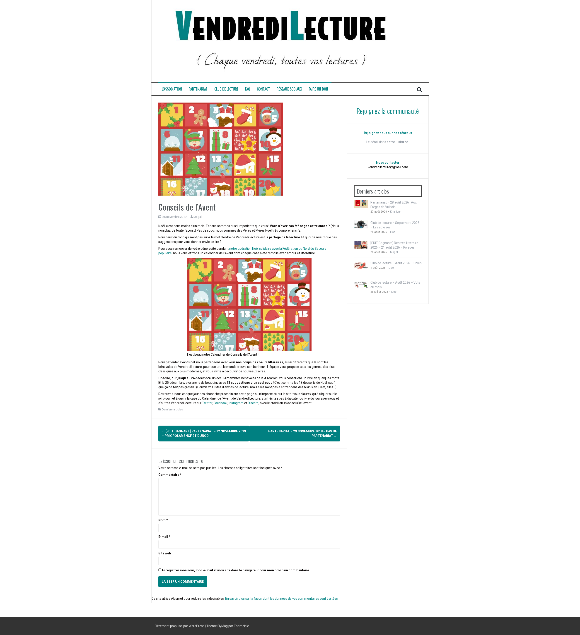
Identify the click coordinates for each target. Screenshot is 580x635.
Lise (392, 232)
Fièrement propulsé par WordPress (180, 626)
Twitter (207, 403)
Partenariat (198, 89)
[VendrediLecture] (280, 41)
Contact (263, 89)
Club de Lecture (226, 89)
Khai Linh (395, 211)
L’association (172, 89)
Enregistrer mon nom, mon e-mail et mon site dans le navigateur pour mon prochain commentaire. (236, 570)
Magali (197, 216)
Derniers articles (172, 409)
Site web (164, 553)
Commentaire (169, 475)
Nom (163, 520)
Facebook (220, 403)
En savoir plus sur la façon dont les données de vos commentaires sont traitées (281, 598)
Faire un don (318, 89)
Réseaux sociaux (289, 89)
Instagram (236, 403)
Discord (253, 403)
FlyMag (223, 626)
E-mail (164, 537)
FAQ (247, 89)
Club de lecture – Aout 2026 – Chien (396, 263)
